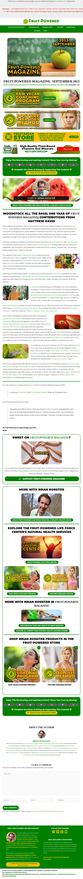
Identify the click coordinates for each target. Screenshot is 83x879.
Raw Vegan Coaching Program (29, 748)
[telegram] (54, 831)
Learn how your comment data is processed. (47, 811)
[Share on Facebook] (20, 164)
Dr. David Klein (25, 276)
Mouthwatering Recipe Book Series (46, 752)
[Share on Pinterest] (41, 164)
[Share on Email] (9, 164)
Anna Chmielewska (10, 305)
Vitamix (50, 409)
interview (23, 392)
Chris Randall (57, 295)
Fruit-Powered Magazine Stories (57, 84)
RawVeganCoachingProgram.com (66, 874)
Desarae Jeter (69, 375)
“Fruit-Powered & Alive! (42, 276)
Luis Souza (35, 287)
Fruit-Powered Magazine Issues (36, 84)
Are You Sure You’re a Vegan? (62, 359)
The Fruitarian (57, 242)
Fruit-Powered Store (29, 755)
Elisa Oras (10, 263)
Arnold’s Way (55, 366)
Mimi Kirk (68, 295)
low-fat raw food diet (43, 245)
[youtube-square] (66, 831)
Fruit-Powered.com (7, 872)
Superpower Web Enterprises (16, 874)
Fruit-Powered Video (48, 743)
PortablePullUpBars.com (9, 876)
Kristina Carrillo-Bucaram (42, 295)
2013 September (20, 84)
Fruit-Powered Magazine (31, 743)
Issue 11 (31, 385)
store (30, 340)
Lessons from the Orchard (12, 319)
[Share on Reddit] (52, 164)
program (67, 372)
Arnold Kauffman (24, 366)
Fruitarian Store (34, 874)
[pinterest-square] (62, 831)
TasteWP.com (61, 1)
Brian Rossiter (59, 743)
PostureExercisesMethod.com (48, 874)
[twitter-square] (58, 831)
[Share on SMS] (63, 164)
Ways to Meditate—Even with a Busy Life (42, 311)
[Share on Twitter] (73, 164)
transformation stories (29, 255)
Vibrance (56, 274)
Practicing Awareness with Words (25, 308)
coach (58, 332)
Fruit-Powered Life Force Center (42, 745)
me (48, 298)
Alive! (60, 750)
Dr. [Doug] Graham (39, 392)
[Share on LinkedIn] (30, 164)
